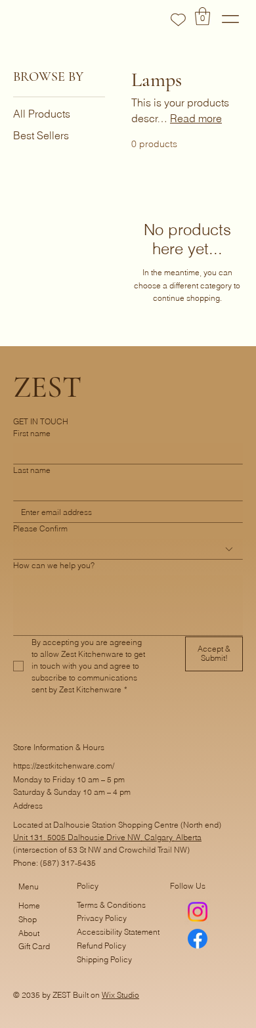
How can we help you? (54, 565)
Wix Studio (120, 995)
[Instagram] (197, 912)
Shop (27, 919)
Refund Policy (101, 945)
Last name (32, 470)
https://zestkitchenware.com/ (63, 766)
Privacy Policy (102, 918)
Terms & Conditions (111, 905)
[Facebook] (197, 939)
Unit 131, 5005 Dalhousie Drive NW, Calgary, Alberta (107, 837)
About (28, 933)
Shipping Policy (104, 959)
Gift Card (34, 946)
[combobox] (128, 549)
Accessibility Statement (118, 932)
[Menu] (231, 19)
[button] (202, 16)
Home (29, 905)
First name (32, 433)
